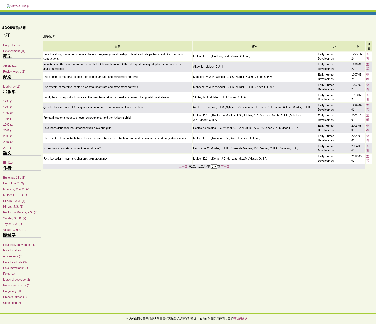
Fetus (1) (9, 273)
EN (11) (8, 162)
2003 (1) (8, 136)
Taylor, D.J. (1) (12, 224)
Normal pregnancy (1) (16, 285)
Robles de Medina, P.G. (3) (20, 212)
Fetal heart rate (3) (15, 262)
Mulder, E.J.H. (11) (15, 195)
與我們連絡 (240, 318)
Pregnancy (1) (12, 291)
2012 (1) (8, 148)
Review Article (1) (14, 71)
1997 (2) (8, 113)
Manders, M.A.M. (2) (16, 189)
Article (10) (10, 65)
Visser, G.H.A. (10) (15, 229)
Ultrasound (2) (12, 302)
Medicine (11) (11, 86)
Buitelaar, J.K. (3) (14, 177)
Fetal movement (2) (15, 267)
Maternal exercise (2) (16, 279)
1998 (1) (8, 118)
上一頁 (183, 166)
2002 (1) (8, 130)
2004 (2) (8, 142)
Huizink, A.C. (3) (13, 183)
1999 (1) (8, 124)
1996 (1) (8, 107)
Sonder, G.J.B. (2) (14, 218)
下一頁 (225, 166)
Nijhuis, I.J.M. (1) (14, 201)
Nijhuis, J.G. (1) (13, 206)
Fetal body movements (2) (19, 244)
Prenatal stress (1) (15, 297)
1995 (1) (8, 101)
